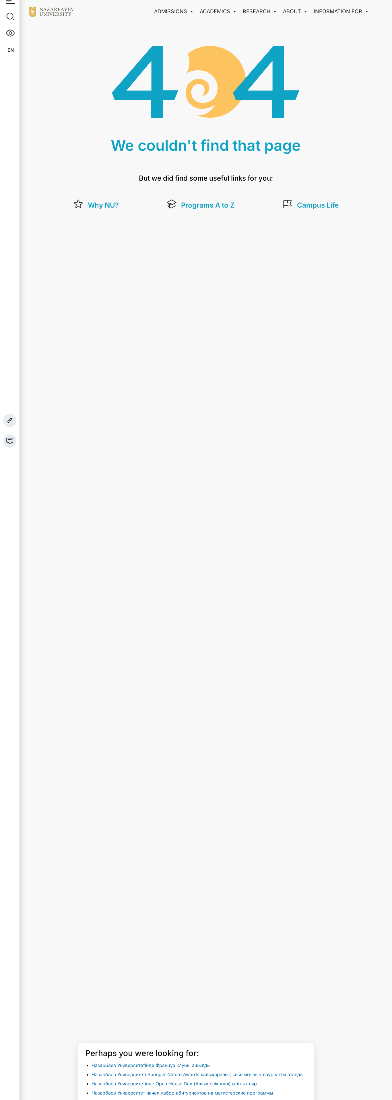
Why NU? (103, 205)
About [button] (292, 11)
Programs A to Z (208, 205)
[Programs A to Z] (171, 204)
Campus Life (318, 205)
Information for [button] (338, 11)
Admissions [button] (170, 11)
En (10, 50)
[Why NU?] (78, 204)
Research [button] (256, 11)
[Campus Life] (287, 204)
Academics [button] (215, 11)
